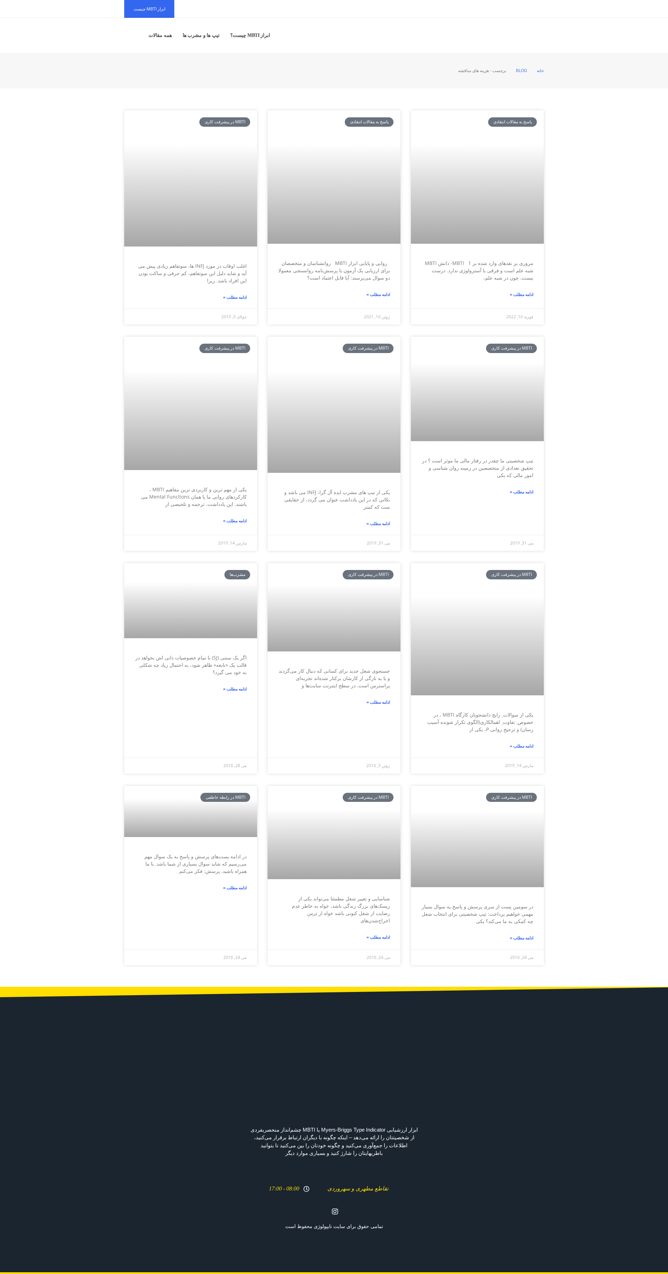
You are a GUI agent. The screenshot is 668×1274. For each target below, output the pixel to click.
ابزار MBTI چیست (149, 9)
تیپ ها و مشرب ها (201, 35)
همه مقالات (160, 35)
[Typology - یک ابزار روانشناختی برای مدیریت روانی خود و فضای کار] (522, 35)
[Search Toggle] (133, 35)
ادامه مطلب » (521, 294)
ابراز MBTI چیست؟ (250, 35)
